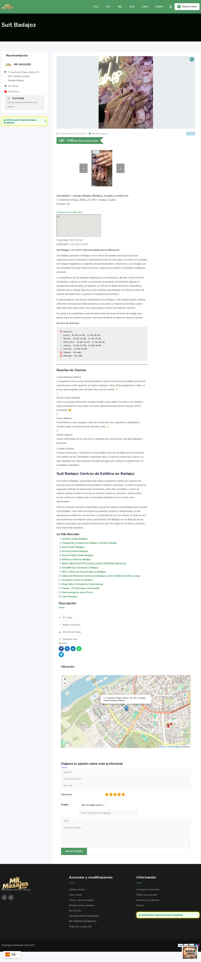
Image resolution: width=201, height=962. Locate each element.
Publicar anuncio (77, 889)
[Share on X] (67, 648)
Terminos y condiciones (148, 900)
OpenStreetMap (173, 746)
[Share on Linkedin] (73, 648)
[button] (126, 708)
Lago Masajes (69, 596)
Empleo (159, 6)
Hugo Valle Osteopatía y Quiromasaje (82, 584)
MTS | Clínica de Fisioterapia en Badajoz (84, 571)
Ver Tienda (13, 86)
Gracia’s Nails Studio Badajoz (78, 555)
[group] (24, 121)
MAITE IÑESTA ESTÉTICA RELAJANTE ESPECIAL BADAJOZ (94, 563)
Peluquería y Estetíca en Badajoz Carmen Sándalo (89, 543)
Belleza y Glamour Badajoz (76, 559)
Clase (145, 6)
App (120, 6)
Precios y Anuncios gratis (81, 900)
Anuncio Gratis (189, 6)
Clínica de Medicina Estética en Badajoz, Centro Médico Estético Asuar (101, 575)
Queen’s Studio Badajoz (75, 538)
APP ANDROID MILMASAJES (83, 921)
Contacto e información (148, 889)
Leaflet (161, 746)
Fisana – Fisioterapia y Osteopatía (81, 588)
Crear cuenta (75, 894)
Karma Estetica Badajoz (75, 551)
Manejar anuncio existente (81, 905)
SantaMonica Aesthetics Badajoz (80, 567)
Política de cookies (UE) (80, 926)
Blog (132, 6)
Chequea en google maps (70, 212)
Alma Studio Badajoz (73, 547)
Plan (108, 6)
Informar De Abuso (72, 632)
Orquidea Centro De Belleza (77, 580)
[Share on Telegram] (61, 654)
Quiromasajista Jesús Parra (77, 592)
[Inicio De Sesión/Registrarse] (170, 6)
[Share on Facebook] (61, 648)
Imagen (64, 804)
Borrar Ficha (75, 910)
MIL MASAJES (22, 64)
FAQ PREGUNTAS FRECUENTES (84, 916)
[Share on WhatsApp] (79, 648)
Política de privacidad (146, 894)
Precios (140, 905)
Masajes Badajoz (100, 133)
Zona (95, 6)
